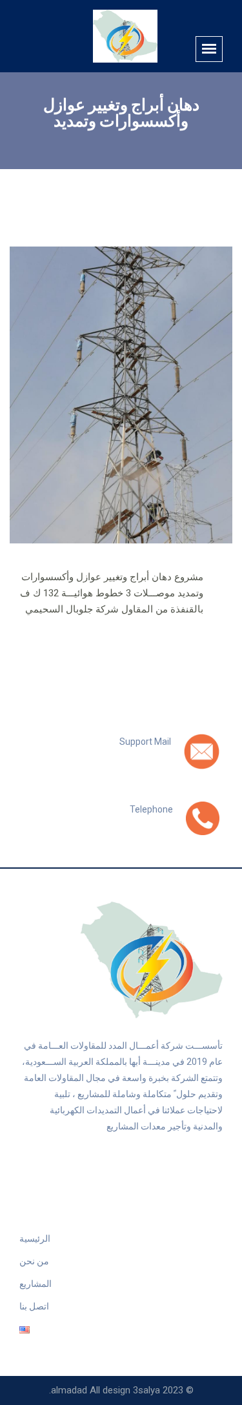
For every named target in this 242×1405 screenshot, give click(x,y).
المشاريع (35, 1284)
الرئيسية (34, 1238)
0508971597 (142, 823)
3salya (146, 1390)
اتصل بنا (34, 1306)
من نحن (34, 1261)
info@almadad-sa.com (117, 756)
